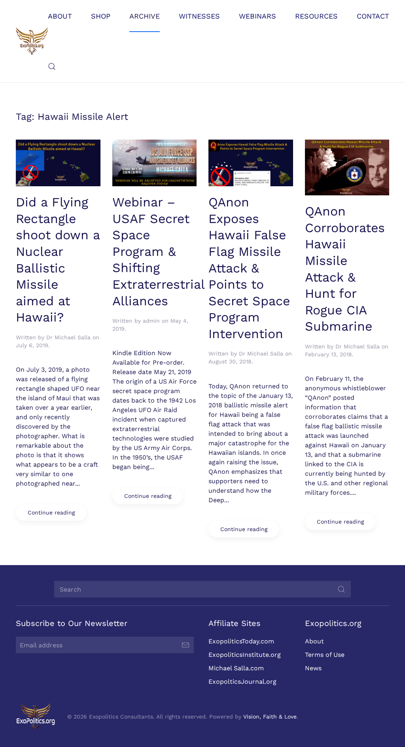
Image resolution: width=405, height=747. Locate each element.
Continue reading (51, 512)
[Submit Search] (341, 589)
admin (151, 321)
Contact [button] (373, 16)
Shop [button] (100, 16)
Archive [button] (144, 16)
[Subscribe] (185, 645)
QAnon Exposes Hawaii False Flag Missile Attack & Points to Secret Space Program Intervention (249, 268)
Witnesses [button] (199, 16)
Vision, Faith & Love (270, 716)
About (314, 641)
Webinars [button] (257, 16)
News (313, 668)
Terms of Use (324, 654)
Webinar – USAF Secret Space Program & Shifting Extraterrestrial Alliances (158, 251)
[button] (52, 66)
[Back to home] (32, 41)
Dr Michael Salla (68, 337)
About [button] (60, 16)
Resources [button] (316, 16)
